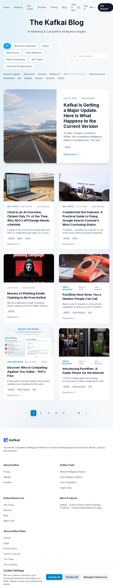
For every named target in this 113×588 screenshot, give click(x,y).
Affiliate (7, 477)
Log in (85, 7)
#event (38, 78)
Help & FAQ (73, 7)
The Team (9, 559)
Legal (6, 543)
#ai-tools (50, 78)
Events (45, 46)
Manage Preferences (95, 577)
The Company (10, 564)
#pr (89, 312)
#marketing (9, 78)
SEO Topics (37, 59)
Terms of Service (12, 554)
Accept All (54, 577)
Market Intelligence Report (73, 471)
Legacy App (66, 487)
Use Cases (30, 7)
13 (78, 413)
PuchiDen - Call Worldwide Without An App (81, 507)
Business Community (25, 46)
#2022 (61, 78)
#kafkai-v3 (55, 74)
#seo (28, 238)
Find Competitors (68, 482)
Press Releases (33, 52)
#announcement (97, 74)
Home (6, 7)
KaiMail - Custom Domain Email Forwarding (80, 505)
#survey (42, 74)
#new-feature (79, 312)
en (91, 7)
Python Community (15, 59)
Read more (70, 154)
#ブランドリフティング (75, 74)
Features (18, 7)
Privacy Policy (10, 548)
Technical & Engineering (18, 66)
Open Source (12, 52)
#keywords (29, 74)
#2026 (67, 147)
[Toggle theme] (78, 7)
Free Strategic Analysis (71, 477)
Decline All (72, 577)
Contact (7, 538)
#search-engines (12, 74)
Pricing (54, 7)
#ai (19, 78)
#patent (28, 78)
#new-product (79, 387)
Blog (64, 7)
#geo (20, 238)
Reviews (42, 7)
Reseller (7, 482)
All (7, 45)
